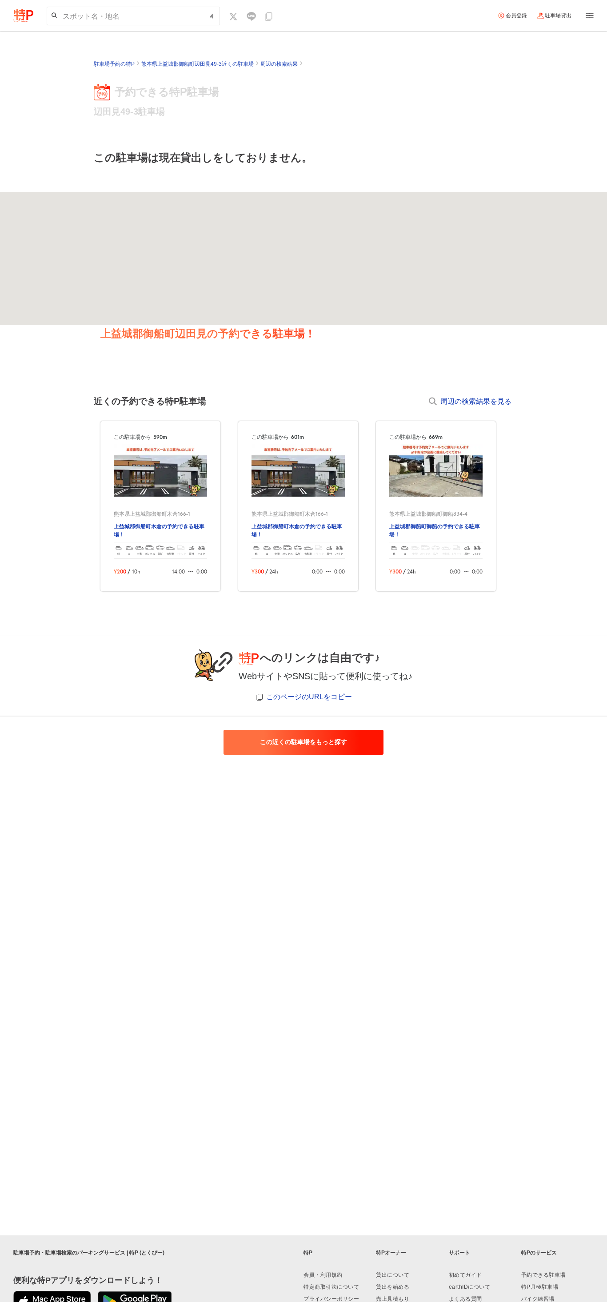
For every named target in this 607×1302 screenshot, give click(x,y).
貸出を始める (392, 1287)
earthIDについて (470, 1287)
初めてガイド (465, 1275)
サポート (459, 1253)
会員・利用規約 (323, 1275)
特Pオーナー (391, 1253)
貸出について (392, 1275)
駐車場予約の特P (114, 64)
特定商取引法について (331, 1287)
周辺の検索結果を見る (475, 401)
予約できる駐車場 (543, 1275)
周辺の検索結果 (279, 64)
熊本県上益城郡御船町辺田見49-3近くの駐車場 (197, 64)
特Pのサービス (539, 1253)
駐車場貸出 (558, 15)
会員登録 (516, 15)
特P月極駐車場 (540, 1287)
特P (308, 1253)
